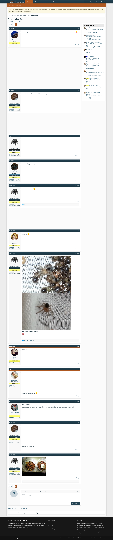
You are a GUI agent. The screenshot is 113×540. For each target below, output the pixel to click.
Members (62, 1)
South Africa (17, 386)
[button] (42, 1)
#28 (78, 346)
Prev (10, 24)
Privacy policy (96, 538)
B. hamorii (89, 49)
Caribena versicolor (93, 78)
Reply (77, 44)
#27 (78, 253)
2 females (90, 56)
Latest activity (51, 529)
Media (54, 1)
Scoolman (11, 21)
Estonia (18, 364)
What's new (37, 1)
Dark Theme (69, 538)
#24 (78, 161)
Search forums (18, 5)
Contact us (82, 538)
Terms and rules (89, 538)
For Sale (88, 61)
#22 (78, 90)
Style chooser (63, 538)
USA (19, 248)
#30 (78, 401)
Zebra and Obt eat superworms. (94, 71)
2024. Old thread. (92, 85)
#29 (78, 369)
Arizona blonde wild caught (93, 42)
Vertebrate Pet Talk (91, 68)
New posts (11, 5)
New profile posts (52, 526)
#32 (78, 455)
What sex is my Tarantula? (93, 47)
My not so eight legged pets (93, 64)
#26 (78, 230)
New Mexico (17, 155)
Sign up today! (27, 11)
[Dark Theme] (96, 1)
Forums (29, 1)
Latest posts (90, 25)
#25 (78, 185)
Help (101, 538)
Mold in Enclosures (91, 28)
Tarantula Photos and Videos (93, 39)
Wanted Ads (89, 82)
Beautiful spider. (90, 35)
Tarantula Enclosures (91, 32)
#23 (78, 136)
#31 (78, 422)
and (29, 340)
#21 (78, 28)
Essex (18, 110)
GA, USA (18, 180)
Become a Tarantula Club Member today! (18, 529)
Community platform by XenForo (20, 538)
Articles (46, 1)
